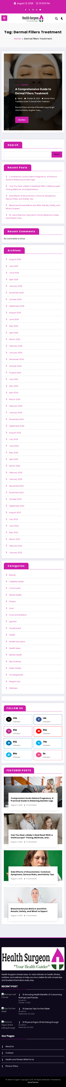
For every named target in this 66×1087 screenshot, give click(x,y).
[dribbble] (33, 9)
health (17, 85)
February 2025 (15, 346)
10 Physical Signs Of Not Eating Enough (41, 1022)
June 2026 (14, 272)
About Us (10, 1046)
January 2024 (15, 412)
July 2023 (13, 439)
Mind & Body (15, 661)
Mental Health (15, 654)
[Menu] (4, 18)
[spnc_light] (62, 19)
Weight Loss (14, 681)
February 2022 (15, 545)
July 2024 (13, 379)
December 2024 (16, 359)
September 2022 (16, 506)
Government (15, 628)
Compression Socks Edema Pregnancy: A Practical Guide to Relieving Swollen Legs (32, 799)
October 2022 (15, 499)
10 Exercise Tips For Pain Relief (36, 1008)
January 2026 (15, 286)
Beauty (12, 575)
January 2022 (15, 552)
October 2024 (15, 366)
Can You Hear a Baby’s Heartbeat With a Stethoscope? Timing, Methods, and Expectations (32, 836)
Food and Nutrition (18, 615)
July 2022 (13, 519)
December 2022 (16, 486)
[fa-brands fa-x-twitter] (29, 9)
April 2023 (13, 459)
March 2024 (14, 399)
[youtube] (40, 9)
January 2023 (15, 479)
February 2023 (15, 472)
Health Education (17, 641)
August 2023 (15, 432)
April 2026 (13, 279)
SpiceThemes (33, 1082)
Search (13, 145)
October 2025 (15, 299)
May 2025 (13, 326)
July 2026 (13, 266)
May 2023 (13, 452)
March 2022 (14, 539)
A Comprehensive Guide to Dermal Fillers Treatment (33, 91)
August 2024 (15, 372)
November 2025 (16, 292)
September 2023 (16, 426)
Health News (15, 648)
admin (20, 98)
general (12, 621)
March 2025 (14, 339)
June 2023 (14, 446)
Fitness (12, 601)
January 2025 (15, 352)
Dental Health (15, 595)
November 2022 (16, 492)
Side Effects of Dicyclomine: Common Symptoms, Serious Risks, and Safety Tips (32, 873)
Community (15, 588)
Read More (21, 120)
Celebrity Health (16, 581)
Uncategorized (16, 674)
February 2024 (15, 406)
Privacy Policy (12, 1066)
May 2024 (13, 386)
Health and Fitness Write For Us (20, 1059)
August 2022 (15, 512)
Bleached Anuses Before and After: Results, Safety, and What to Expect (29, 910)
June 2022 (14, 526)
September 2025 (16, 306)
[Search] (56, 19)
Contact (9, 1053)
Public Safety (15, 668)
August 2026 (15, 259)
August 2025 (15, 312)
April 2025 (13, 332)
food (11, 608)
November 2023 (16, 419)
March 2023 (14, 466)
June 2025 (14, 319)
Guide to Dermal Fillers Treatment (36, 102)
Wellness (13, 688)
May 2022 (13, 532)
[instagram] (36, 9)
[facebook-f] (25, 9)
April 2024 (13, 392)
